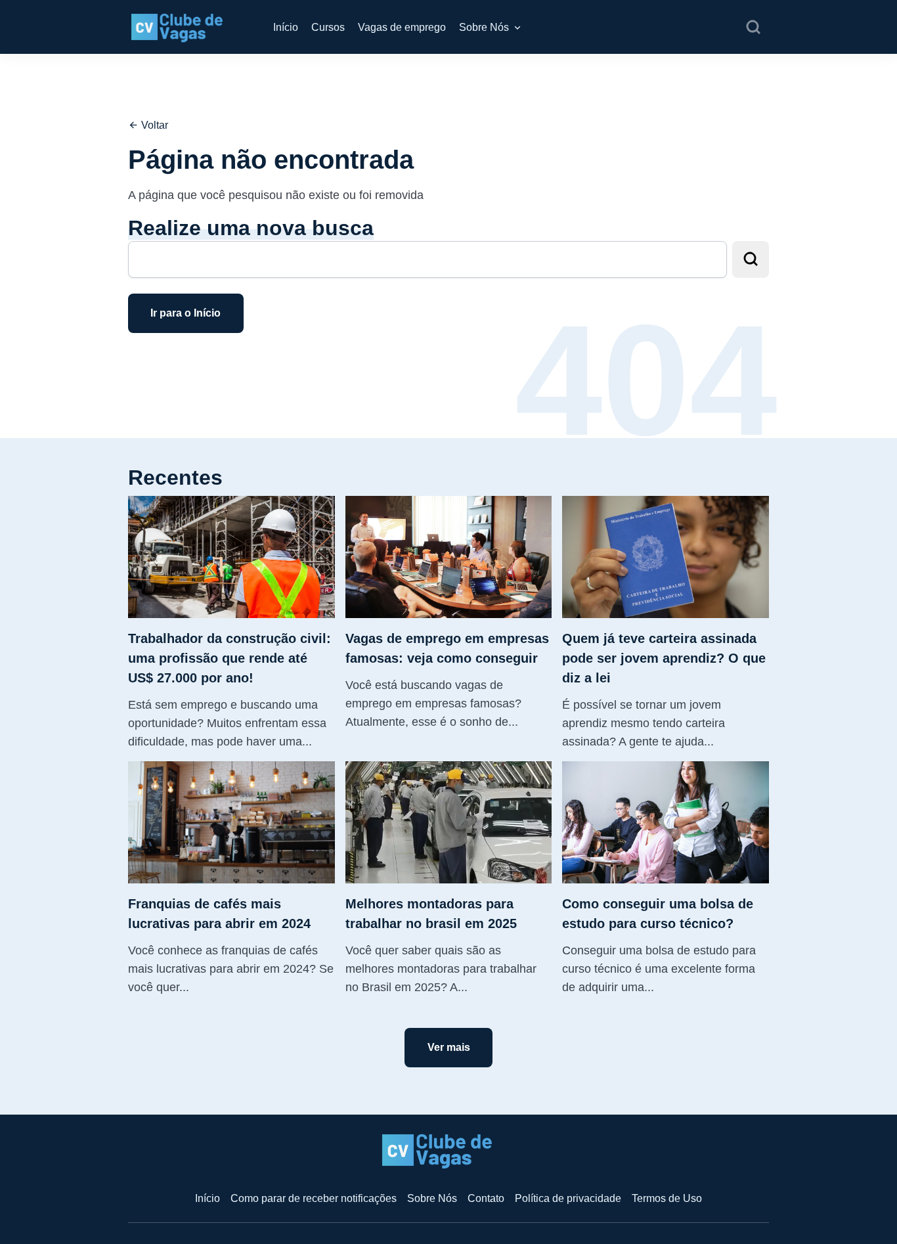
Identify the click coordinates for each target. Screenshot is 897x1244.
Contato (486, 1198)
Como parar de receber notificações (313, 1198)
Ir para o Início (185, 313)
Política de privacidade (568, 1198)
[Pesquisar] (753, 27)
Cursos (328, 27)
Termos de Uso (667, 1198)
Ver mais (448, 1047)
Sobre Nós (484, 27)
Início (285, 27)
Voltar (153, 125)
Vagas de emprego (402, 27)
